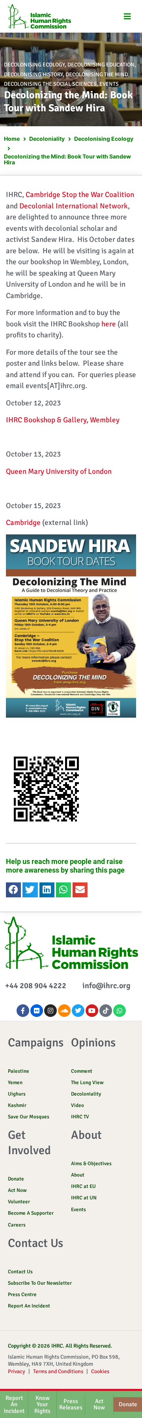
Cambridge (23, 522)
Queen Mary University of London (59, 471)
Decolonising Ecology (34, 64)
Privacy (16, 1371)
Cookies (100, 1371)
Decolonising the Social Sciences (50, 84)
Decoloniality (47, 139)
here (108, 324)
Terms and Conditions (58, 1371)
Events (109, 84)
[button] (127, 16)
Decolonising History (33, 74)
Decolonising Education (101, 64)
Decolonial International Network (73, 206)
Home (12, 139)
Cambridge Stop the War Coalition (80, 194)
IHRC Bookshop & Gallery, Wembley (63, 420)
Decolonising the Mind (96, 74)
